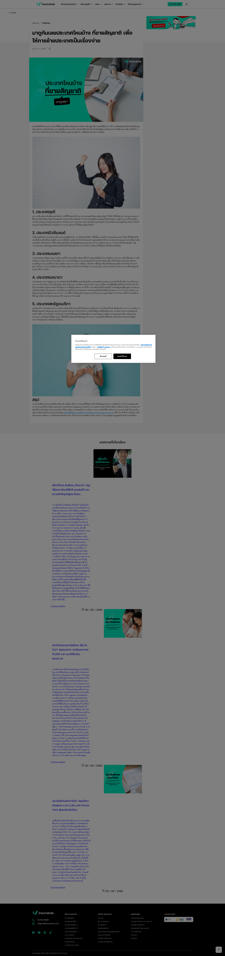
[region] (113, 349)
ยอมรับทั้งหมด (122, 356)
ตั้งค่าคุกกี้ (103, 356)
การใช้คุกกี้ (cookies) (103, 347)
